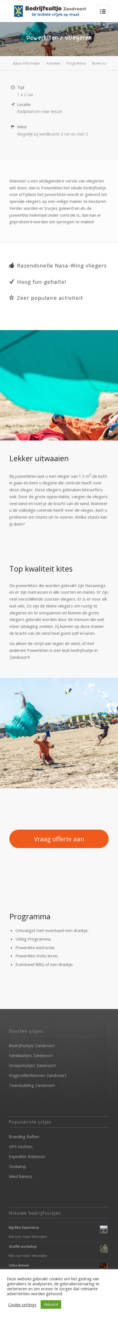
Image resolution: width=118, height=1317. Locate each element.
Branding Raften (24, 1136)
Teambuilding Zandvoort (32, 1085)
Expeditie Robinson (27, 1156)
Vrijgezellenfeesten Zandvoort (37, 1075)
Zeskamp (17, 1166)
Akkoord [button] (51, 1304)
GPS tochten (20, 1146)
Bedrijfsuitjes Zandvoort (32, 1045)
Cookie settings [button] (22, 1304)
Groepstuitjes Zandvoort (32, 1065)
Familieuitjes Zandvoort (31, 1055)
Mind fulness (20, 1176)
